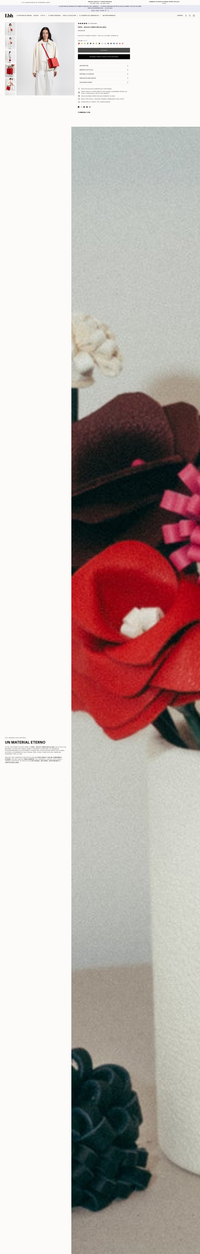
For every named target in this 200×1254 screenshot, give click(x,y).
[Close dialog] (115, 612)
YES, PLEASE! (100, 637)
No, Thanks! (100, 641)
